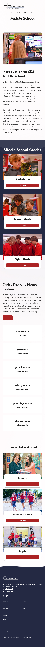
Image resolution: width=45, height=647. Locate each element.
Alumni (5, 615)
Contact (5, 623)
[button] (38, 6)
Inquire (25, 601)
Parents (5, 605)
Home (13, 13)
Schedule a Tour (27, 605)
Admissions (6, 612)
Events (4, 619)
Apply (24, 608)
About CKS (6, 601)
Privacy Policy (7, 632)
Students (20, 13)
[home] (13, 5)
